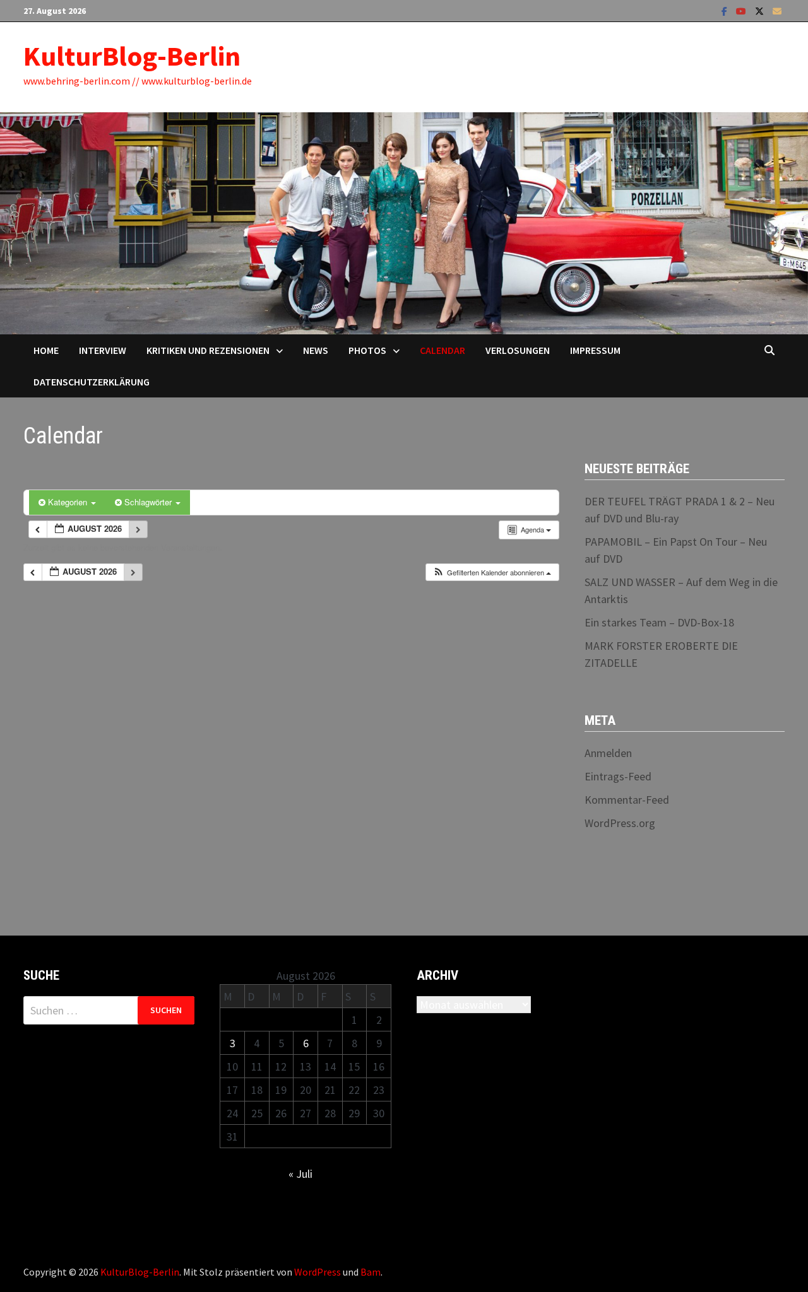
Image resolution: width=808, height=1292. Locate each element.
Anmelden (608, 753)
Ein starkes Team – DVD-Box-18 (659, 622)
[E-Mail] (777, 10)
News (315, 350)
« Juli (300, 1173)
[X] (760, 10)
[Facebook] (725, 10)
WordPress (317, 1272)
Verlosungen (517, 350)
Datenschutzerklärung (91, 381)
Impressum (595, 350)
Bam (370, 1272)
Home (46, 350)
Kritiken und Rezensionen (208, 350)
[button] (491, 572)
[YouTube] (742, 10)
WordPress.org (620, 823)
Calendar (442, 350)
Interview (102, 350)
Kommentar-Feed (627, 799)
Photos (367, 350)
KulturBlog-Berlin (132, 55)
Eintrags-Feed (618, 776)
